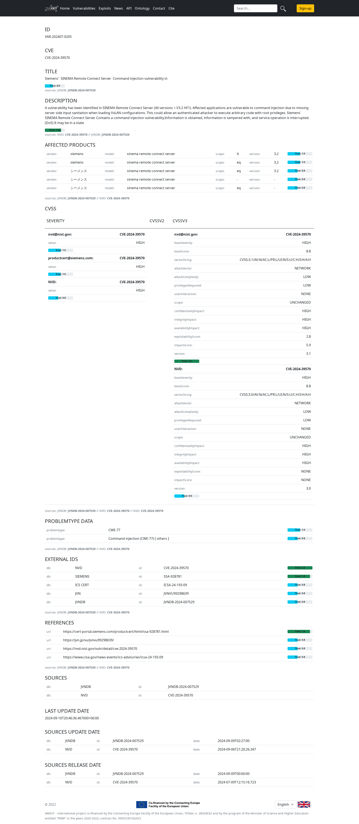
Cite (171, 8)
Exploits (105, 8)
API (129, 8)
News (118, 8)
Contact (159, 8)
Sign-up (305, 8)
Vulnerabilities (84, 8)
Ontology (142, 8)
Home (65, 8)
